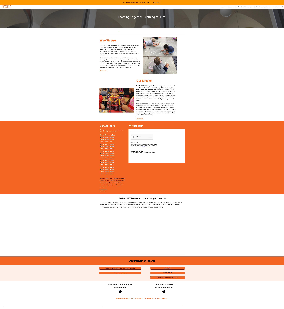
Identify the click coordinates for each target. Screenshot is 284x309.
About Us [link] (275, 7)
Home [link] (223, 7)
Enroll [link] (237, 7)
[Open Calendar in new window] (182, 214)
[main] (142, 17)
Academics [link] (229, 7)
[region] (142, 2)
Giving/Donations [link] (246, 7)
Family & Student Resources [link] (261, 7)
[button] (282, 7)
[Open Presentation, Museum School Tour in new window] (182, 131)
